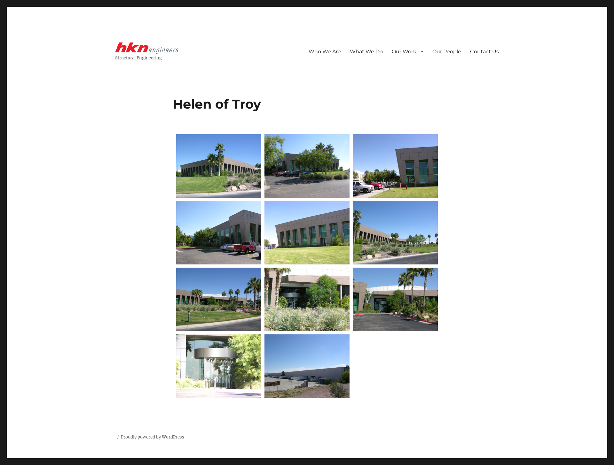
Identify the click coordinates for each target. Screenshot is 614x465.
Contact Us (484, 52)
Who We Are (325, 52)
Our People (446, 52)
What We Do (366, 52)
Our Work (404, 52)
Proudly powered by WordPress (152, 437)
